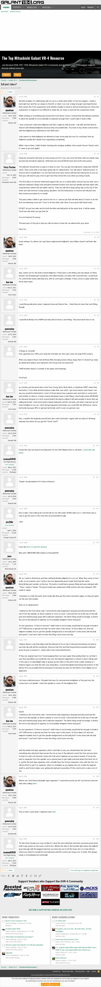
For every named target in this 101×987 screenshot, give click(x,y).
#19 (97, 808)
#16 (97, 676)
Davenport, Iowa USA (9, 182)
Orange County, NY (9, 537)
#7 (98, 347)
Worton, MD (12, 123)
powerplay (9, 328)
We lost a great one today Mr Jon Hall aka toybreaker (24, 945)
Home (94, 971)
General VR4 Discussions (14, 934)
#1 (98, 97)
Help (88, 971)
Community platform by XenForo (50, 975)
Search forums (15, 11)
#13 (97, 542)
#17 (97, 707)
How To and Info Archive (37, 547)
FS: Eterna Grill (61, 921)
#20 (97, 839)
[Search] (98, 7)
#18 (97, 776)
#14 (97, 574)
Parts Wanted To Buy (63, 963)
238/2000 (9, 953)
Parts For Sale (60, 926)
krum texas (12, 295)
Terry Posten (9, 167)
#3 (98, 237)
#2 (98, 154)
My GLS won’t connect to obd (16, 921)
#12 (97, 509)
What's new (46, 7)
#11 (97, 477)
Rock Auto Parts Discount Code (67, 939)
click (54, 812)
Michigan (13, 472)
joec (9, 556)
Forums (6, 7)
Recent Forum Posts (10, 917)
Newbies (8, 926)
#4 (98, 268)
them (35, 783)
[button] (18, 7)
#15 (97, 640)
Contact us (56, 971)
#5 (98, 300)
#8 (98, 383)
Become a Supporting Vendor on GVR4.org (50, 910)
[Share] (94, 96)
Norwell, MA (12, 342)
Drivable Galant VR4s (13, 929)
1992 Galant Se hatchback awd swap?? (20, 937)
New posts (4, 11)
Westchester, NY (10, 569)
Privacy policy (80, 971)
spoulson (6, 88)
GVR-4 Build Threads (13, 958)
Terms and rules (67, 971)
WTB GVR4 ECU (61, 958)
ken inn (9, 282)
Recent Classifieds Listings (63, 917)
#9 (98, 414)
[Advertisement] (50, 32)
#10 (97, 445)
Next (10, 92)
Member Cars (32, 7)
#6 (98, 315)
